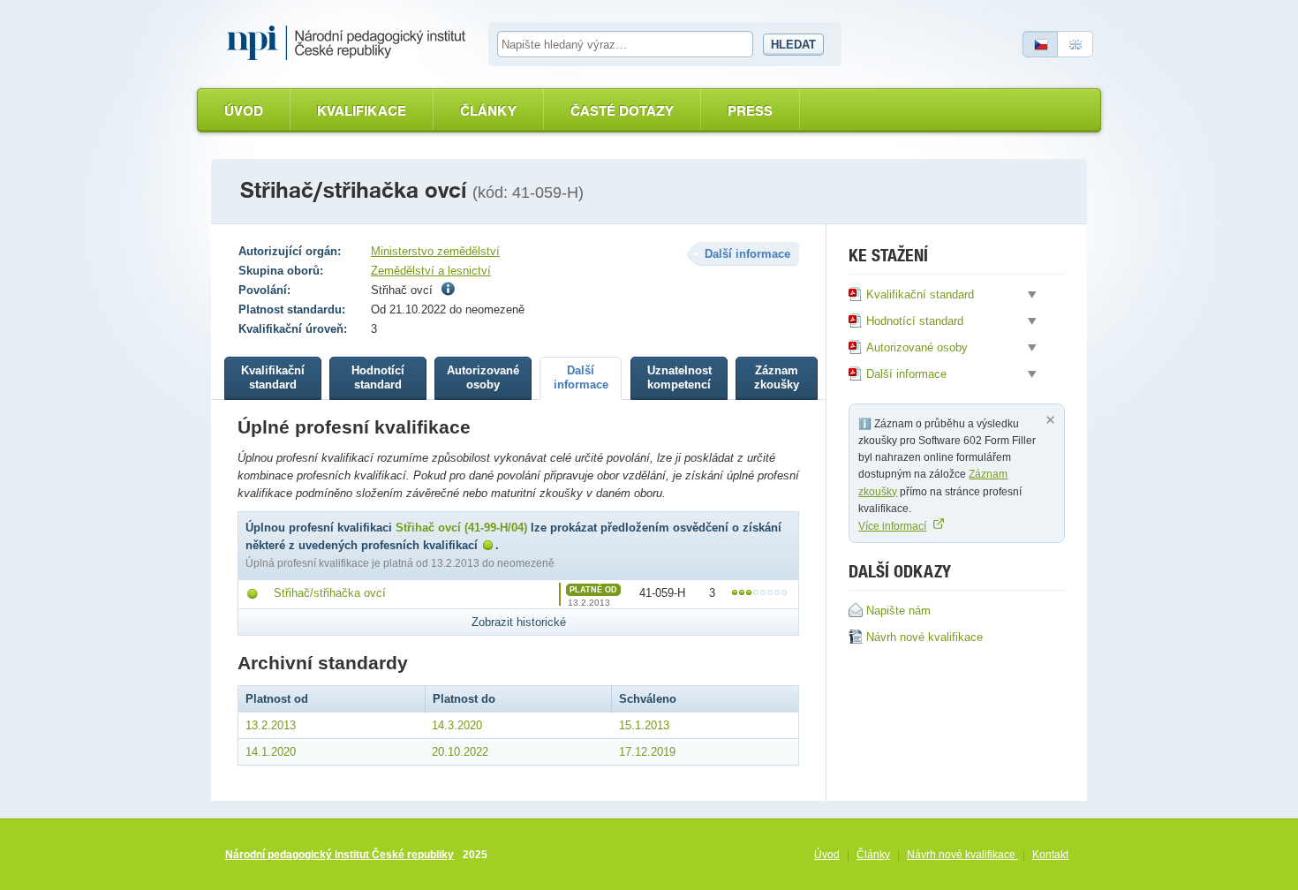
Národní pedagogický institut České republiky (339, 855)
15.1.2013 (644, 725)
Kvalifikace (361, 110)
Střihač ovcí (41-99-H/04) (461, 527)
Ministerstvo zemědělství (435, 251)
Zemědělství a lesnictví (431, 270)
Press (750, 110)
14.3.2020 (457, 725)
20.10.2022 (460, 751)
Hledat (793, 44)
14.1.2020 (270, 751)
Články (488, 110)
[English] (1075, 44)
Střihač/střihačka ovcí (330, 593)
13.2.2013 (270, 725)
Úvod (243, 110)
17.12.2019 (647, 751)
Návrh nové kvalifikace (962, 855)
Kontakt (1050, 855)
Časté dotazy (622, 110)
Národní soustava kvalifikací (350, 43)
